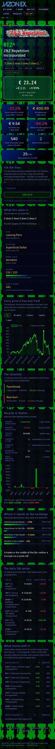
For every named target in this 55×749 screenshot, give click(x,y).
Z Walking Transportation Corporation (12, 603)
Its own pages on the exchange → (21, 223)
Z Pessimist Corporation (13, 687)
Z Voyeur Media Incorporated (15, 694)
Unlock (27, 194)
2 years (41, 315)
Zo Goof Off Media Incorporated (11, 613)
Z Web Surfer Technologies (14, 707)
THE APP (29, 14)
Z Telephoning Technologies (14, 700)
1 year (9, 320)
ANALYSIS (31, 9)
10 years (17, 315)
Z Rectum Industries (17, 677)
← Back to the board (14, 728)
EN (3, 17)
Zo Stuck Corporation (17, 682)
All (7, 315)
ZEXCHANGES (44, 9)
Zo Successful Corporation (10, 622)
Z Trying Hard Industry (11, 594)
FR (7, 17)
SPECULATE (17, 14)
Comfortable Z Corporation (12, 631)
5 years (30, 315)
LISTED (6, 14)
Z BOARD (19, 9)
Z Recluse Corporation (18, 673)
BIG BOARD (7, 9)
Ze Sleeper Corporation (10, 586)
